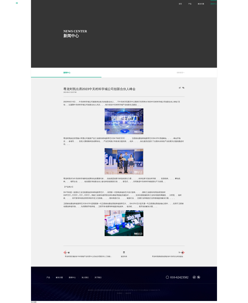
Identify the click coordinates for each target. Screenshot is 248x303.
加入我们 (226, 4)
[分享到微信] (183, 87)
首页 (180, 4)
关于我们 (239, 4)
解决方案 (201, 4)
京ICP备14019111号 (134, 290)
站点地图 (33, 302)
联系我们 (119, 293)
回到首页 (180, 72)
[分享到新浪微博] (180, 87)
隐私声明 (128, 293)
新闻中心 (214, 4)
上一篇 (67, 252)
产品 (189, 4)
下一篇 (180, 252)
